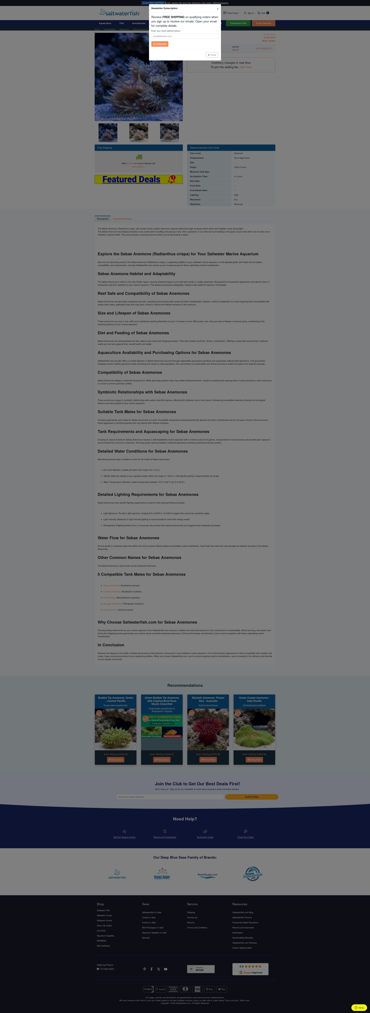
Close (213, 54)
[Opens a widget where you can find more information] (359, 1008)
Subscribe (161, 44)
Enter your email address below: (165, 30)
